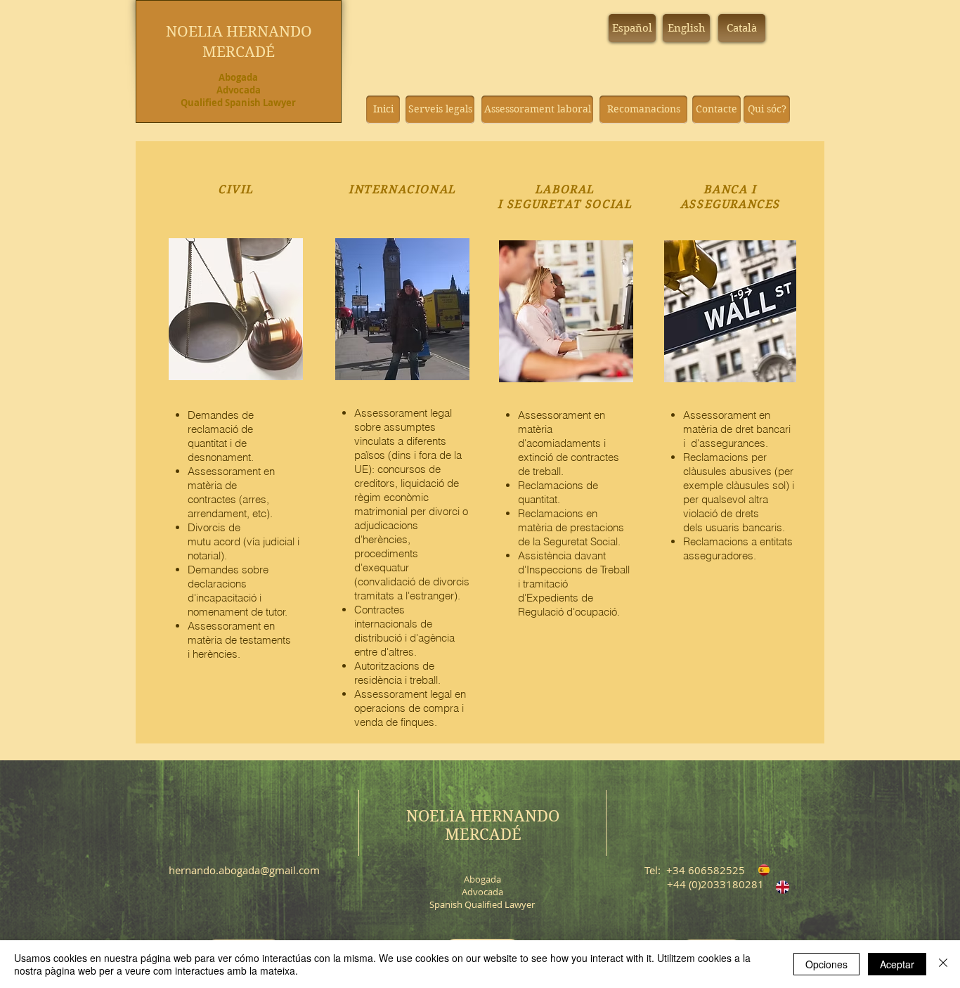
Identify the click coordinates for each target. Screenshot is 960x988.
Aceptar (897, 964)
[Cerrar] (943, 964)
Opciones (826, 964)
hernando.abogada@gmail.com (244, 870)
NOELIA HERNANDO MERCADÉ (482, 825)
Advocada (238, 90)
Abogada (238, 77)
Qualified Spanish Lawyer (238, 102)
